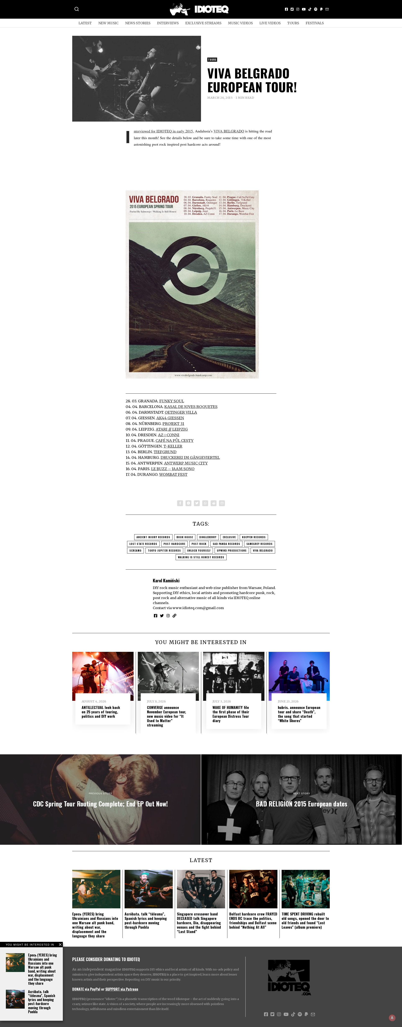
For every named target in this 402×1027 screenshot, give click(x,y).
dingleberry (207, 537)
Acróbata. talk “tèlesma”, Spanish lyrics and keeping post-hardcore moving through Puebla (41, 1001)
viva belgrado (263, 550)
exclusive (229, 537)
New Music (108, 23)
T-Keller (173, 446)
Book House (185, 537)
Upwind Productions (232, 550)
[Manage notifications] (392, 1017)
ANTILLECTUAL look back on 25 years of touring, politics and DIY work (101, 712)
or (102, 989)
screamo (135, 550)
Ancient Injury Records (153, 537)
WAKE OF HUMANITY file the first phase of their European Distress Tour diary (231, 714)
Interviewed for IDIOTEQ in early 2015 (163, 131)
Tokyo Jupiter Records (164, 550)
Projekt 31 (173, 423)
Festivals (315, 23)
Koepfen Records (254, 537)
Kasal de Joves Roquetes (191, 406)
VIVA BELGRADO (229, 131)
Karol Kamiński (166, 580)
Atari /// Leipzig (172, 429)
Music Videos (240, 23)
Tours (293, 23)
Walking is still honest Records (201, 557)
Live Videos (270, 23)
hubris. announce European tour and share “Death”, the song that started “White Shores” (299, 714)
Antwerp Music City (186, 463)
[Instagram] (297, 9)
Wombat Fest (173, 474)
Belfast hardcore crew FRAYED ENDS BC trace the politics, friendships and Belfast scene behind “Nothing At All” (253, 920)
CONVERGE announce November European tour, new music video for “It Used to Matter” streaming (166, 716)
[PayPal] (321, 9)
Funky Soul (171, 401)
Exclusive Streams (203, 23)
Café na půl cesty (174, 440)
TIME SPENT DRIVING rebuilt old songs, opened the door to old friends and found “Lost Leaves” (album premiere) (305, 920)
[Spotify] (315, 9)
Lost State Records (143, 544)
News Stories (137, 23)
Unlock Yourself (199, 550)
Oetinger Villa (181, 412)
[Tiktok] (309, 9)
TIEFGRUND (165, 451)
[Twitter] (292, 9)
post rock (199, 544)
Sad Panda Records (226, 544)
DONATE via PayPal (86, 989)
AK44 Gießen (170, 418)
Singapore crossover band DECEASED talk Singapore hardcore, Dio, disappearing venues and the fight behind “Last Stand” (199, 922)
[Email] (327, 9)
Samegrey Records (259, 544)
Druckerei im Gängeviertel (190, 457)
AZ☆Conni (168, 435)
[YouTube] (304, 9)
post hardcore (174, 544)
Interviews (168, 23)
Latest (85, 23)
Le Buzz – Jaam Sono (173, 468)
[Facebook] (286, 9)
